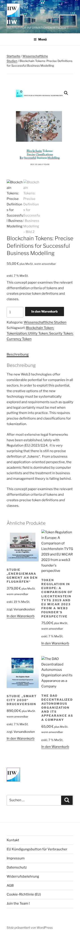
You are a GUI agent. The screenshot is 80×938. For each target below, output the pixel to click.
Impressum (16, 858)
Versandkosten (24, 609)
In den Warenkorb (44, 311)
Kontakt (13, 840)
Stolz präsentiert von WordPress (30, 927)
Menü (42, 39)
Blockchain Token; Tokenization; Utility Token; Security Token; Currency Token (40, 333)
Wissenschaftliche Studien (45, 322)
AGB (10, 886)
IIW (12, 22)
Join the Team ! (18, 903)
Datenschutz (17, 867)
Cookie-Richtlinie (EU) (24, 894)
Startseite (13, 56)
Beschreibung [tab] (18, 354)
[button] (66, 93)
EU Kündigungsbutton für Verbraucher (37, 849)
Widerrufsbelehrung (23, 876)
